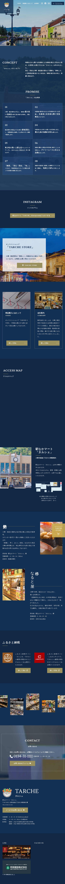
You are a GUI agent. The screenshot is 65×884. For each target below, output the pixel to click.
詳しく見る (12, 343)
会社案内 (36, 3)
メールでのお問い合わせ (14, 810)
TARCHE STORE (31, 265)
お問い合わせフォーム (21, 763)
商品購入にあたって (28, 3)
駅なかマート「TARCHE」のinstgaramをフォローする (31, 215)
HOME (19, 3)
